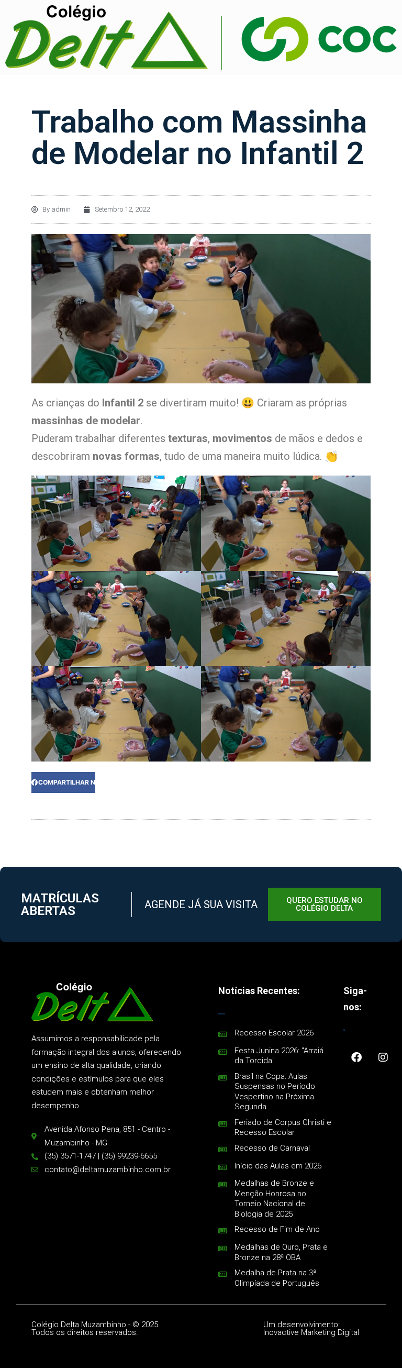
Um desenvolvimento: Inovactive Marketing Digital (311, 1328)
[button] (63, 782)
